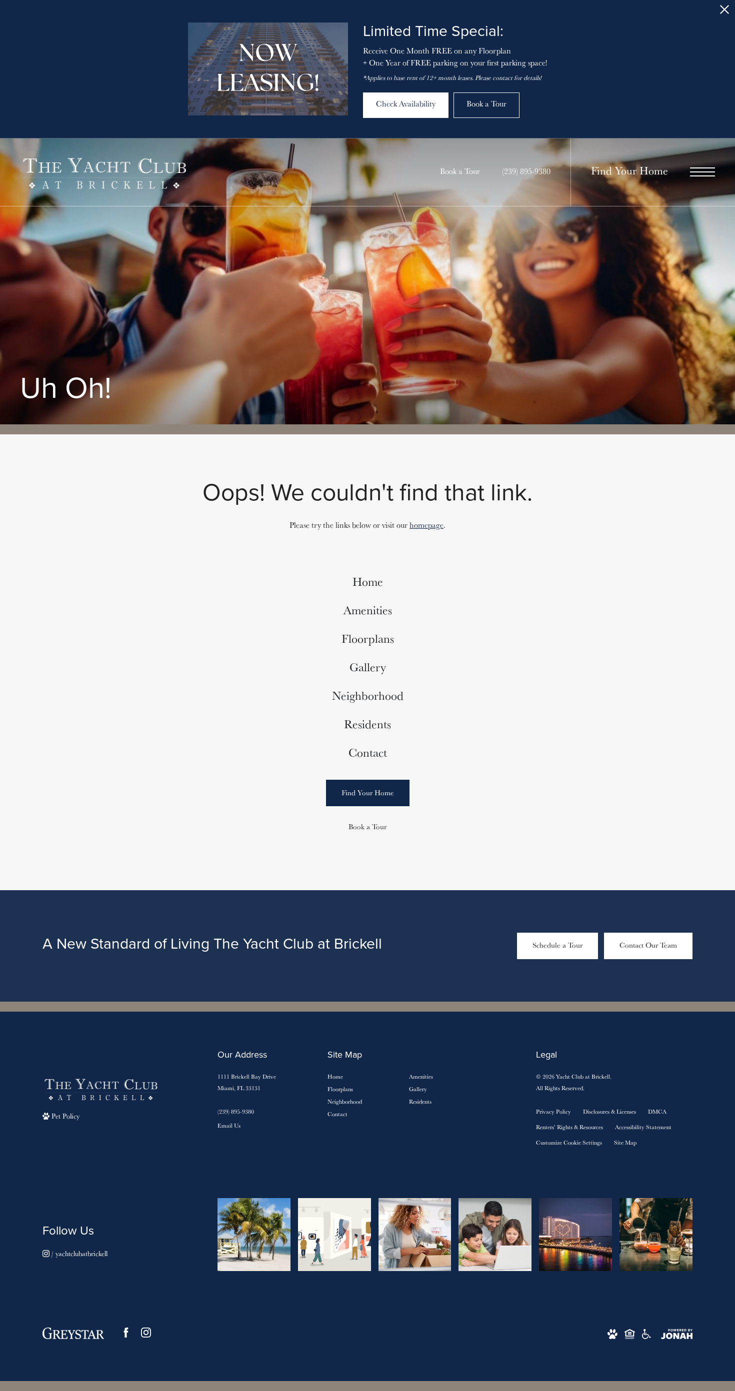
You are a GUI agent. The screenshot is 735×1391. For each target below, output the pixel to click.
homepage (427, 525)
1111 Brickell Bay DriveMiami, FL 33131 (247, 1082)
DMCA (657, 1111)
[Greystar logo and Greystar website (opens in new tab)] (73, 1332)
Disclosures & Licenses (609, 1111)
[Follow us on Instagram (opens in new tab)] (146, 1333)
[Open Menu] (702, 171)
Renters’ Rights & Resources (569, 1127)
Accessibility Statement (643, 1127)
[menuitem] (367, 582)
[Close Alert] (724, 12)
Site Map (625, 1142)
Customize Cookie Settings (569, 1142)
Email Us (229, 1125)
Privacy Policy (553, 1111)
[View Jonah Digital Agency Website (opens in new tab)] (676, 1333)
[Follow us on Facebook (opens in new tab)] (126, 1333)
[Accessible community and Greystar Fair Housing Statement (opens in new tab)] (646, 1333)
